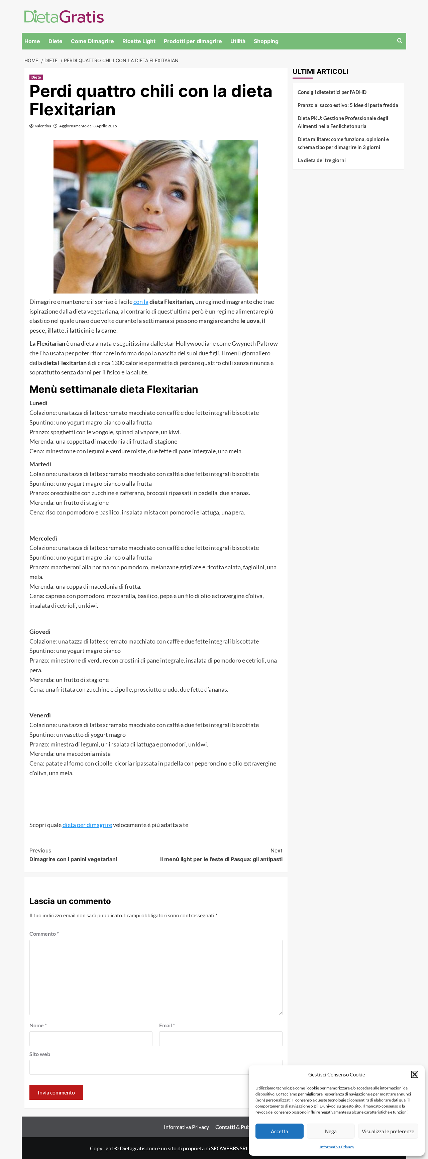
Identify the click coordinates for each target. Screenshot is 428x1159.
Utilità (237, 41)
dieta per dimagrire (87, 824)
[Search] (400, 41)
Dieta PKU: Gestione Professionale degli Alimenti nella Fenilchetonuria (343, 122)
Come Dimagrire (92, 41)
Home (32, 41)
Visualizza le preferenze (388, 1131)
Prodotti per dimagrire (193, 41)
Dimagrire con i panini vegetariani (73, 854)
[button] (414, 1074)
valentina (43, 125)
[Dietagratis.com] (64, 15)
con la (140, 301)
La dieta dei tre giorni (322, 160)
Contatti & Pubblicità (239, 1127)
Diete (55, 41)
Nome (38, 1025)
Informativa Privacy (337, 1146)
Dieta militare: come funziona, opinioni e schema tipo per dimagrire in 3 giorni (343, 143)
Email (167, 1025)
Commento (44, 933)
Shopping (266, 41)
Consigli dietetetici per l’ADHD (332, 92)
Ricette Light (138, 41)
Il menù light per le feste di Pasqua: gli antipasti (221, 854)
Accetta (279, 1131)
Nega (331, 1131)
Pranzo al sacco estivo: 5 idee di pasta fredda (348, 105)
